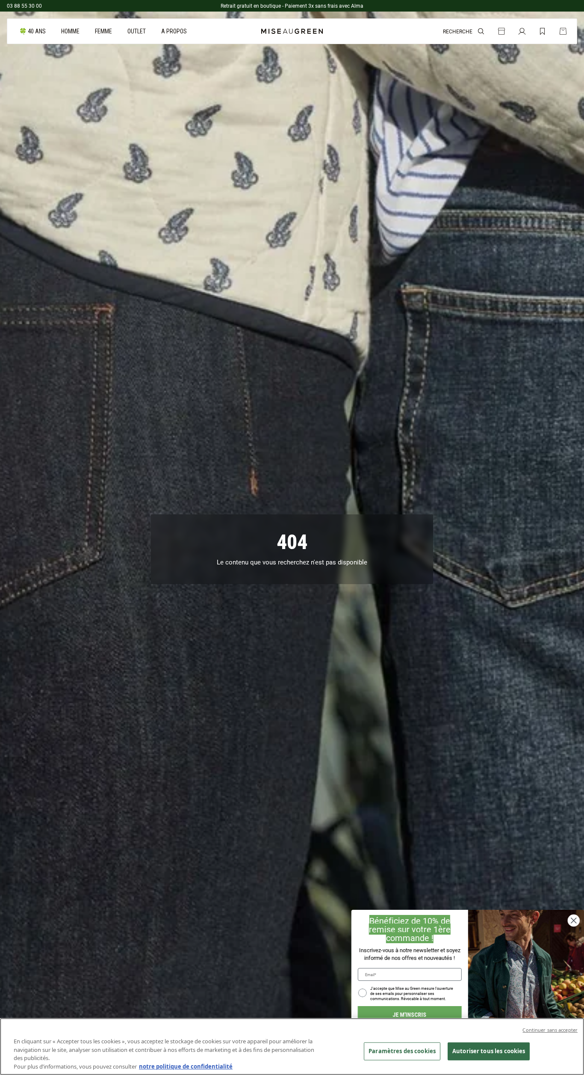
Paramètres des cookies (402, 1051)
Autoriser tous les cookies (488, 1051)
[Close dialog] (573, 920)
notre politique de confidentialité (186, 1066)
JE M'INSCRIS (409, 1014)
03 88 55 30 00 (24, 5)
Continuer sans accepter (550, 1030)
